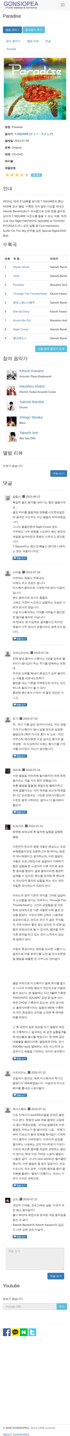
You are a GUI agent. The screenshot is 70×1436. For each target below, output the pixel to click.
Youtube (11, 49)
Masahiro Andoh (32, 386)
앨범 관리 (11, 29)
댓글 (48, 41)
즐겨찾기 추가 (33, 29)
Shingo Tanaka (31, 417)
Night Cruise (20, 329)
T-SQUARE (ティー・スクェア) (34, 134)
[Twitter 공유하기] (32, 1332)
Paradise (18, 284)
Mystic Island (21, 266)
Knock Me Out (22, 320)
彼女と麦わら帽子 (24, 302)
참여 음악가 (13, 41)
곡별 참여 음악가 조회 (51, 348)
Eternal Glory (21, 311)
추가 (62, 1306)
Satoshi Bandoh (31, 402)
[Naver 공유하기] (24, 1332)
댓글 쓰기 (56, 1276)
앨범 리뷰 (33, 41)
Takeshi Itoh (28, 433)
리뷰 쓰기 (59, 473)
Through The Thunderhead (30, 293)
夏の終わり (20, 338)
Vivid (16, 275)
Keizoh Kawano (31, 371)
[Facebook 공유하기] (7, 1332)
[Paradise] (35, 89)
